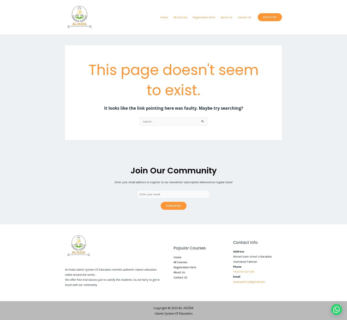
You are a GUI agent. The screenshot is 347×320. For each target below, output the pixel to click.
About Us (226, 17)
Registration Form (204, 17)
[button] (270, 17)
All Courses (180, 17)
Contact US (244, 17)
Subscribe (173, 205)
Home (164, 17)
